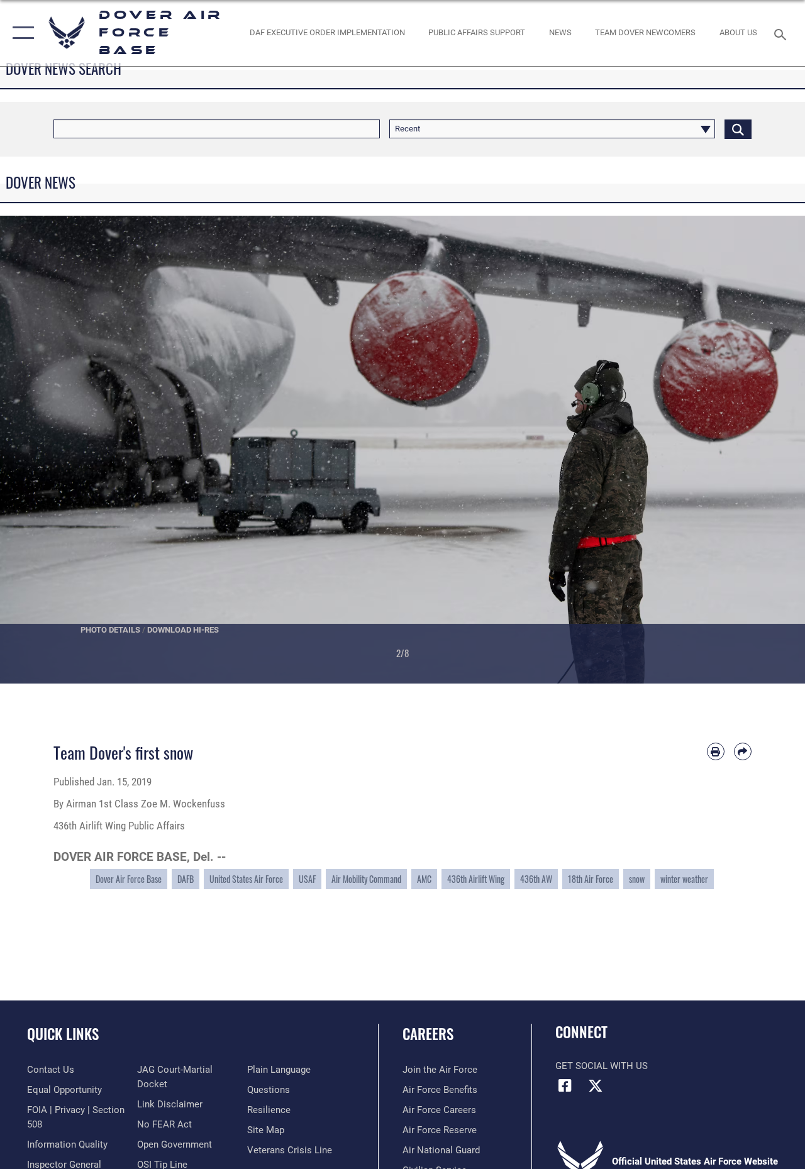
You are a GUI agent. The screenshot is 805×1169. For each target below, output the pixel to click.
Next (764, 450)
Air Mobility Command (366, 878)
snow (637, 878)
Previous (40, 450)
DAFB (185, 878)
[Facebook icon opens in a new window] (564, 1085)
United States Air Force (246, 878)
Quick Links (63, 1034)
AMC (424, 878)
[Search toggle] (782, 33)
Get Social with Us (601, 1066)
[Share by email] (743, 751)
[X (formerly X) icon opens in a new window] (595, 1085)
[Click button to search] (738, 128)
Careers (427, 1034)
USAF (307, 878)
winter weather (684, 878)
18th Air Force (590, 878)
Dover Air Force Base (129, 878)
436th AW (536, 878)
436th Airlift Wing (475, 878)
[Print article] (715, 751)
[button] (20, 33)
